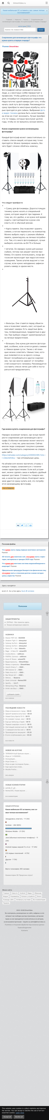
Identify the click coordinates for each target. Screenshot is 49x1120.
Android (22, 893)
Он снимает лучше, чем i (15, 719)
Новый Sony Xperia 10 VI (14, 716)
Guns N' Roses (11, 659)
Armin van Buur (11, 688)
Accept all (7, 1117)
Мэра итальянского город (15, 711)
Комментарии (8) (12, 875)
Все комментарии (39, 900)
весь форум (9, 775)
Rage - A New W (11, 651)
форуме (18, 750)
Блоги (39, 896)
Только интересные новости (18, 625)
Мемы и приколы (12, 664)
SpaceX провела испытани (15, 714)
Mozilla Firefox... (11, 769)
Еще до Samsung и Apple (15, 722)
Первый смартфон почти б (15, 724)
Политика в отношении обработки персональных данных (24, 925)
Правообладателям (24, 927)
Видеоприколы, (11, 662)
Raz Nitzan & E (10, 675)
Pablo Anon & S (11, 672)
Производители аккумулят (15, 732)
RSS (29, 26)
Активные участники (23, 900)
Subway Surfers (11, 643)
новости (21, 708)
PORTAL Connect (11, 656)
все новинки (9, 698)
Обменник (37, 893)
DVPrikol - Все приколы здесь (18, 622)
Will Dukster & (10, 670)
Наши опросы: (12, 806)
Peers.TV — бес (11, 648)
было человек (28, 591)
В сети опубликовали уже (15, 735)
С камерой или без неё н (15, 730)
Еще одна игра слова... (14, 767)
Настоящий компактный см (16, 727)
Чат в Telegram (8, 488)
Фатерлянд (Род (11, 686)
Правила (6, 903)
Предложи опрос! (26, 875)
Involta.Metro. (10, 654)
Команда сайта (8, 900)
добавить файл (13, 694)
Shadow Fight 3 (11, 640)
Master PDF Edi (11, 638)
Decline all (19, 1117)
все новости (9, 740)
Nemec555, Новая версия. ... (16, 791)
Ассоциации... (10, 759)
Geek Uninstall (10, 680)
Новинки (9, 634)
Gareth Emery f (11, 667)
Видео (30, 893)
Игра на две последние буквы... (17, 764)
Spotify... (8, 683)
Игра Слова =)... (11, 761)
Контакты (24, 930)
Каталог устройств (28, 896)
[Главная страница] (3, 3)
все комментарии (11, 796)
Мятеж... (8, 678)
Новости (14, 893)
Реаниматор (14, 896)
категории (22, 26)
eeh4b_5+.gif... (11, 788)
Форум (5, 896)
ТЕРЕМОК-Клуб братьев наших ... (18, 753)
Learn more (20, 1113)
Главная (6, 893)
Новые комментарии (15, 785)
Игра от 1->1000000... (13, 756)
